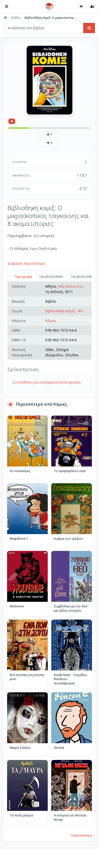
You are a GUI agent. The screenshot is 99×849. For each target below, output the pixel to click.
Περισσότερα (81, 835)
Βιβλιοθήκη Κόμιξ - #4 (63, 311)
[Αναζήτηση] (89, 28)
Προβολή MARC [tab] (51, 276)
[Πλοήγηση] (6, 6)
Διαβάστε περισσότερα (26, 263)
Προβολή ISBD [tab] (82, 276)
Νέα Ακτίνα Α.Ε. (70, 286)
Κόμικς (50, 320)
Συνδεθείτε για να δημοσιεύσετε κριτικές (47, 382)
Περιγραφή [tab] (23, 276)
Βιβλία (16, 18)
